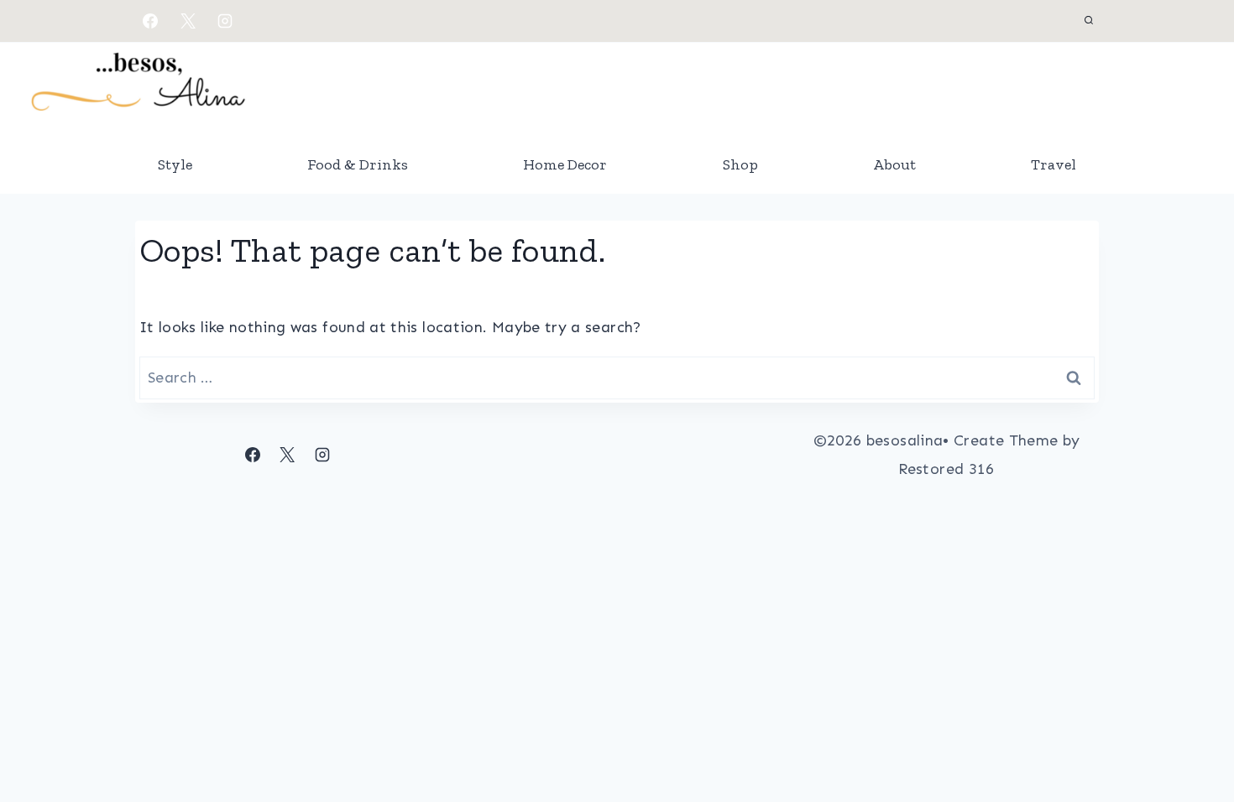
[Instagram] (225, 21)
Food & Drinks (357, 164)
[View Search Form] (1089, 21)
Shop (740, 164)
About (894, 164)
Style (175, 164)
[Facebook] (150, 21)
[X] (188, 21)
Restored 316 (946, 469)
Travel (1053, 164)
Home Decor (565, 164)
